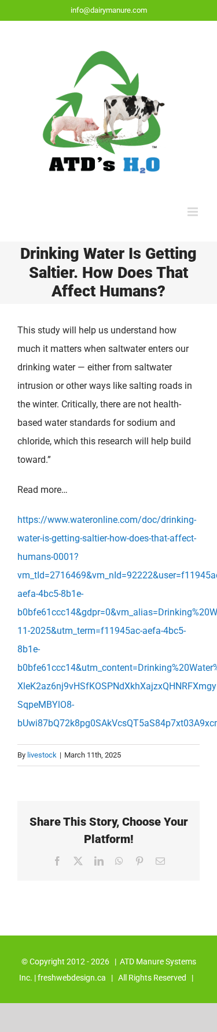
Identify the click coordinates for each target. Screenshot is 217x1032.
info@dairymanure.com (109, 10)
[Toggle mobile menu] (193, 212)
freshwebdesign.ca (72, 977)
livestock (42, 755)
